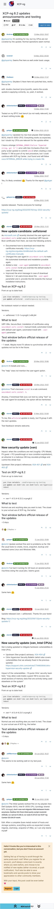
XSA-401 (36, 464)
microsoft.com (10, 235)
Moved (7, 21)
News (17, 21)
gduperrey (11, 197)
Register (8, 889)
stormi (9, 226)
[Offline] (4, 77)
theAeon (10, 77)
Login (16, 889)
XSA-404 (39, 654)
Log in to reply (45, 25)
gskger (9, 130)
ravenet (10, 56)
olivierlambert (12, 106)
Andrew (10, 34)
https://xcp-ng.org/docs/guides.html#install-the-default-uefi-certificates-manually (27, 251)
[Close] (49, 846)
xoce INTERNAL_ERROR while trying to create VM (23, 159)
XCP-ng (21, 4)
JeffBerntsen (12, 754)
